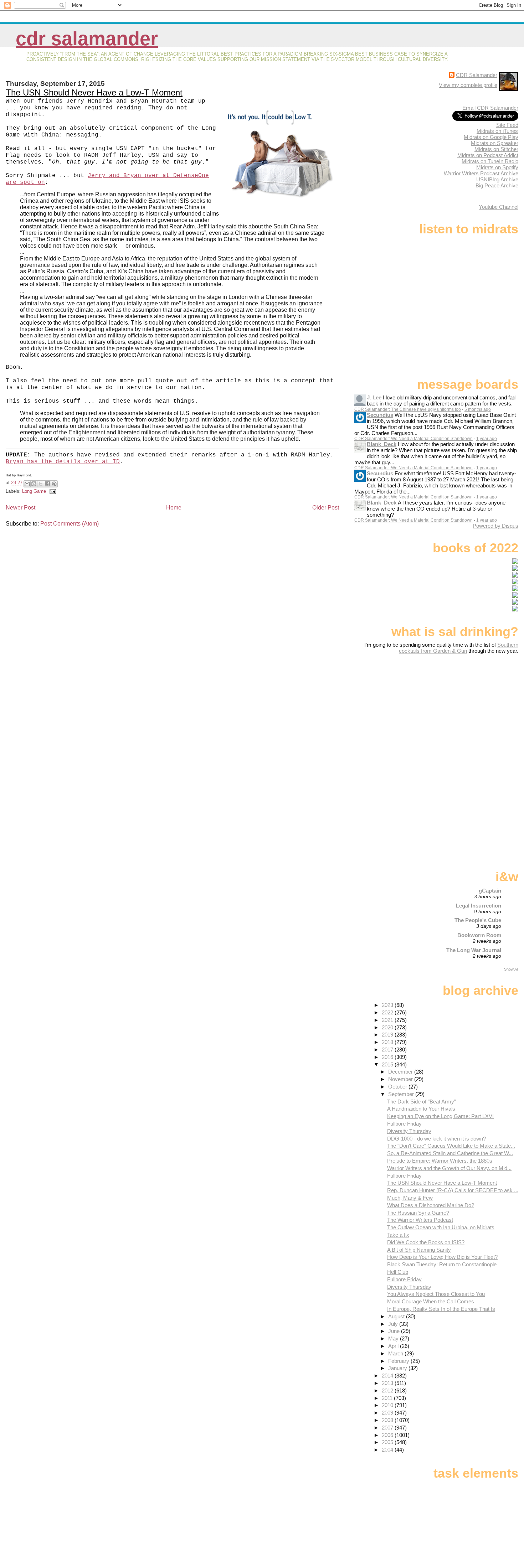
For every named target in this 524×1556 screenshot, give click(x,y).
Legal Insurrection (478, 906)
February (399, 1361)
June (394, 1331)
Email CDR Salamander (490, 108)
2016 (388, 1057)
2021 (388, 1020)
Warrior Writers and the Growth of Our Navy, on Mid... (449, 1168)
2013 (388, 1383)
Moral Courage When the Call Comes (430, 1301)
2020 (388, 1027)
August (397, 1316)
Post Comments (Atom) (69, 524)
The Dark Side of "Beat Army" (421, 1101)
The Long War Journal (473, 950)
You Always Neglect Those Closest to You (436, 1294)
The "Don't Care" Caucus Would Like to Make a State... (451, 1146)
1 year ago (486, 438)
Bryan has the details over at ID (63, 462)
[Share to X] (40, 483)
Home (173, 508)
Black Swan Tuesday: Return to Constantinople (442, 1264)
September (401, 1094)
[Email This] (27, 483)
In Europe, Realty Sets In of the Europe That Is (441, 1309)
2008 (388, 1420)
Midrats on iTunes (497, 131)
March (396, 1353)
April (394, 1346)
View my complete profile (468, 85)
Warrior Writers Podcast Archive (481, 173)
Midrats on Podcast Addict (487, 155)
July (393, 1324)
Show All (511, 969)
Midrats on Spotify (497, 167)
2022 (388, 1012)
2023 (388, 1005)
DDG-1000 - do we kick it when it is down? (436, 1139)
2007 (388, 1428)
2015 (388, 1064)
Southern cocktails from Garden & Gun (458, 648)
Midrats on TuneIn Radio (490, 161)
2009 (388, 1413)
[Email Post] (51, 491)
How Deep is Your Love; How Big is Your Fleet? (442, 1257)
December (401, 1072)
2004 (388, 1450)
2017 (388, 1049)
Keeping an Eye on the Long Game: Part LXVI (440, 1116)
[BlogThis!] (33, 483)
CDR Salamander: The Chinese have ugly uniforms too (407, 409)
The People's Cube (477, 920)
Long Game (34, 491)
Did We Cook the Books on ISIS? (425, 1242)
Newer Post (20, 508)
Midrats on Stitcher (496, 149)
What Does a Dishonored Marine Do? (430, 1205)
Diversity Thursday (409, 1131)
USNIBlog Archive (497, 179)
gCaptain (490, 891)
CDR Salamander (87, 39)
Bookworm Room (479, 935)
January (398, 1368)
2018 (388, 1042)
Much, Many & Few (410, 1198)
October (398, 1087)
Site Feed (507, 125)
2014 (388, 1376)
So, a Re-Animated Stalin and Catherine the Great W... (450, 1153)
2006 (388, 1435)
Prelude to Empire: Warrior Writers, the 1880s (439, 1161)
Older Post (325, 508)
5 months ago (477, 409)
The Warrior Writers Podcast (420, 1220)
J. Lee (374, 397)
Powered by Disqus (495, 526)
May (394, 1338)
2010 (388, 1405)
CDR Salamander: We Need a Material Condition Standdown (413, 438)
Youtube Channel (498, 207)
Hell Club (397, 1272)
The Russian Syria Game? (418, 1213)
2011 (388, 1398)
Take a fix (398, 1235)
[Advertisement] (473, 710)
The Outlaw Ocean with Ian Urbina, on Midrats (440, 1227)
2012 (388, 1390)
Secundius (380, 415)
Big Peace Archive (497, 185)
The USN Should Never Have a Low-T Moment (94, 92)
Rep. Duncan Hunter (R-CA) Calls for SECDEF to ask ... (452, 1190)
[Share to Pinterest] (54, 483)
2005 (388, 1442)
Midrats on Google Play (491, 137)
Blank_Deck (381, 444)
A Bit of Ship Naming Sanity (419, 1250)
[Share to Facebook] (47, 483)
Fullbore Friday (404, 1124)
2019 (388, 1035)
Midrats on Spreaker (494, 143)
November (401, 1079)
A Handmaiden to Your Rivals (421, 1109)
